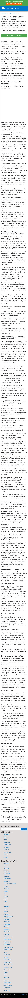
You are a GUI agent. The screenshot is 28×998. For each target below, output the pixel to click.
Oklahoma (7, 954)
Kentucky (6, 906)
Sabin (5, 839)
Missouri (6, 927)
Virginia (6, 980)
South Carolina (8, 965)
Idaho (5, 894)
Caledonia (7, 842)
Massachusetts (8, 916)
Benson (6, 854)
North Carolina (8, 947)
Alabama (6, 863)
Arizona (6, 868)
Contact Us (23, 994)
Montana (6, 929)
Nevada (6, 934)
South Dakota (8, 967)
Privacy (2, 996)
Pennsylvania (8, 959)
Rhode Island (7, 962)
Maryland (6, 914)
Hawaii (6, 891)
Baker (5, 837)
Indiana (6, 899)
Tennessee (7, 970)
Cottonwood (7, 844)
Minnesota (7, 921)
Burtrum (6, 849)
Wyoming (7, 990)
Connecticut (7, 878)
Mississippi (7, 924)
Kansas (6, 904)
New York (7, 944)
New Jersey (7, 939)
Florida (6, 886)
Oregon (6, 957)
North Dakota (8, 949)
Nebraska (7, 932)
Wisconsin (7, 987)
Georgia (6, 888)
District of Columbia (10, 883)
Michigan (6, 919)
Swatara (6, 847)
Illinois (6, 896)
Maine (6, 911)
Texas (6, 972)
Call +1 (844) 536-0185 (14, 36)
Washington (7, 982)
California (7, 873)
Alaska (6, 866)
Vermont (6, 977)
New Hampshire (8, 937)
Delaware (7, 881)
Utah (5, 975)
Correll (6, 857)
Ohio (5, 952)
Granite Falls (7, 852)
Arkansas (6, 871)
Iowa (5, 901)
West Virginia (8, 985)
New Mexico (7, 942)
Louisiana (7, 909)
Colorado (7, 876)
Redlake (6, 834)
